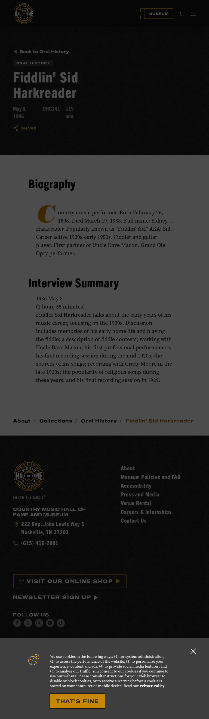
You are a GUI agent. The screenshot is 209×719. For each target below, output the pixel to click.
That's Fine (77, 701)
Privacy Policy (152, 686)
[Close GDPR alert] (193, 651)
